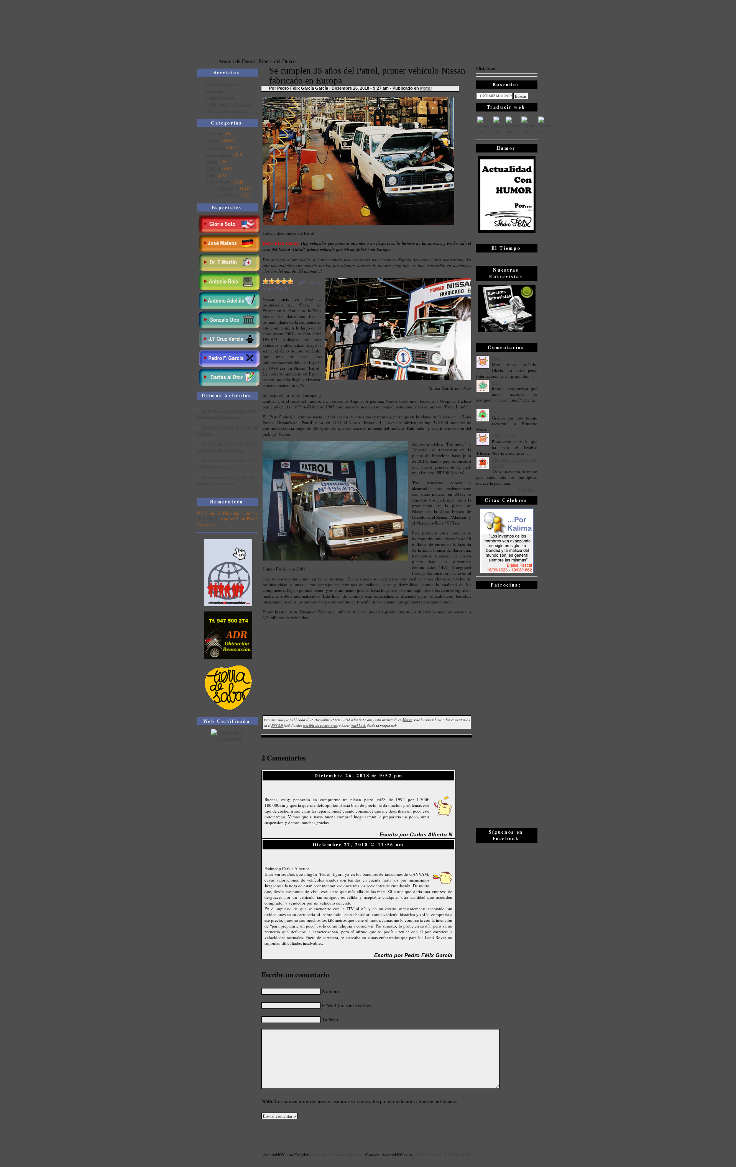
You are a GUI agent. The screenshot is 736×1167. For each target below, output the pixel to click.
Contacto (214, 90)
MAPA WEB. (459, 1155)
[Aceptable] (272, 281)
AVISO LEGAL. (429, 1155)
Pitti (496, 382)
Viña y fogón (218, 182)
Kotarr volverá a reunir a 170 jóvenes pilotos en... (227, 464)
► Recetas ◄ (226, 188)
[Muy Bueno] (284, 281)
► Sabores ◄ (226, 195)
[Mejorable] (266, 281)
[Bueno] (278, 281)
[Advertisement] (507, 708)
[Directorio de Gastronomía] (228, 738)
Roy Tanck (209, 519)
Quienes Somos (220, 97)
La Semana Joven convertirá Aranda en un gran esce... (226, 447)
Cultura (213, 141)
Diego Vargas (504, 436)
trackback (358, 725)
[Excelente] (290, 281)
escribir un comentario (320, 725)
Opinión (213, 168)
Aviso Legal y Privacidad (229, 104)
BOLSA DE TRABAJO (227, 111)
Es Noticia (215, 147)
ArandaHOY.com (397, 1154)
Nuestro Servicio (221, 83)
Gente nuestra (219, 154)
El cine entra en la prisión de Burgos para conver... (225, 481)
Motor (212, 161)
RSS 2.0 (277, 725)
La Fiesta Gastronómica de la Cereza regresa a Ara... (226, 413)
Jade (496, 412)
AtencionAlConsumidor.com (337, 1155)
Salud (211, 175)
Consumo (214, 134)
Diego (497, 359)
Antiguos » (527, 489)
